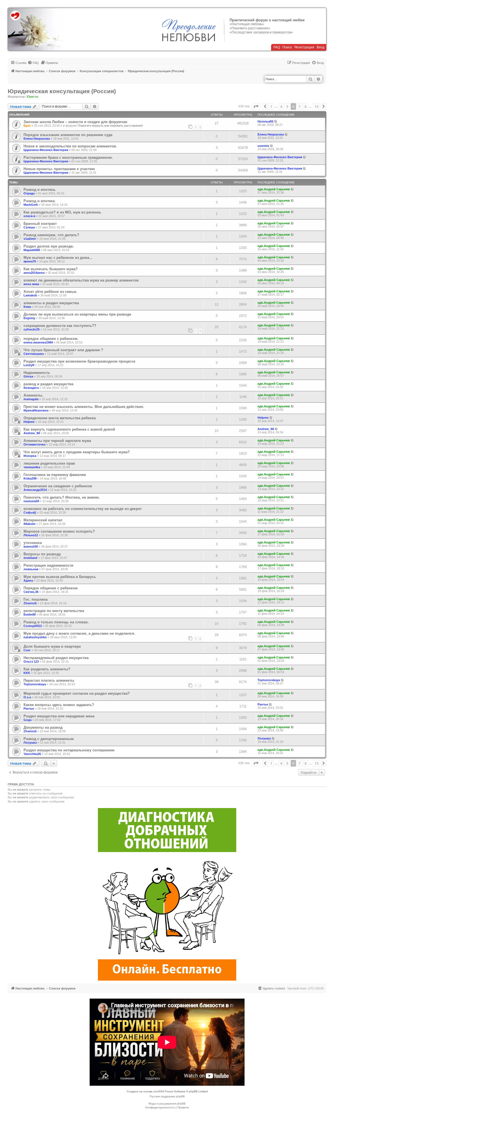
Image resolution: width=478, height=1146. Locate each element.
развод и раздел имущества (48, 384)
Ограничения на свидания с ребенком (58, 486)
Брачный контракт (40, 224)
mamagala (31, 399)
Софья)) (30, 512)
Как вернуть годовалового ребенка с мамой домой (69, 429)
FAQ (277, 47)
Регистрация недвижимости (48, 565)
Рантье (29, 708)
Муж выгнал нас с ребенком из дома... (58, 258)
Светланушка (34, 353)
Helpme (29, 421)
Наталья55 (265, 121)
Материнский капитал (43, 520)
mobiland (30, 557)
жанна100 (31, 546)
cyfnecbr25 (32, 329)
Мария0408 (32, 250)
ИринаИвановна (36, 410)
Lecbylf (29, 365)
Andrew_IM (32, 433)
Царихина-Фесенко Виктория (46, 150)
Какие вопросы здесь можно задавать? (59, 705)
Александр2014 (35, 489)
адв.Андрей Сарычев (274, 189)
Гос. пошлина (36, 599)
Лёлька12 (31, 535)
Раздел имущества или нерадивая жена (59, 716)
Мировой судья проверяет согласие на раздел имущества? (77, 693)
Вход (320, 47)
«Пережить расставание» (250, 28)
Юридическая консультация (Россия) (62, 91)
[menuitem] (33, 62)
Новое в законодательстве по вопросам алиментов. (70, 146)
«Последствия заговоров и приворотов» (261, 32)
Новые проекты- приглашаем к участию (59, 169)
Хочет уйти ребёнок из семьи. (50, 292)
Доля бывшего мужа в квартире (52, 646)
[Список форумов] (36, 29)
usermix (263, 145)
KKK (27, 672)
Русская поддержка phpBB (167, 1096)
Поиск (287, 47)
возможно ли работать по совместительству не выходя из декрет (83, 509)
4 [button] (281, 106)
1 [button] (271, 106)
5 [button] (287, 106)
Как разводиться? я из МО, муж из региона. (63, 212)
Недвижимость (37, 373)
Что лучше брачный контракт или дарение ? (63, 350)
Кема (27, 306)
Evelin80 (30, 614)
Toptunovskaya (35, 684)
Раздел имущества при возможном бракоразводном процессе (79, 361)
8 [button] (305, 106)
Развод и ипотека (39, 201)
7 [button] (299, 106)
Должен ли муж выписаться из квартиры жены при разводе (77, 314)
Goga (28, 720)
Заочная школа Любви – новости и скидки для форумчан (75, 122)
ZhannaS (30, 603)
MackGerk (31, 204)
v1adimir (30, 238)
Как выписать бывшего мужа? (51, 269)
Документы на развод (43, 727)
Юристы (32, 96)
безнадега (31, 387)
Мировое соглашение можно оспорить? (59, 531)
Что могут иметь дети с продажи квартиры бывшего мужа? (77, 452)
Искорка (30, 455)
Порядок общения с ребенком (51, 588)
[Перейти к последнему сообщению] (276, 121)
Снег (27, 650)
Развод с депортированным (49, 739)
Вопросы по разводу (42, 554)
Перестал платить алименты (49, 680)
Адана (28, 580)
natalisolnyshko (35, 637)
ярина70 (30, 261)
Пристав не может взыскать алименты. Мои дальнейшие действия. (84, 407)
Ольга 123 (31, 661)
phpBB (158, 1091)
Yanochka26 (32, 754)
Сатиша (29, 227)
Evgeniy (29, 318)
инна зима (31, 284)
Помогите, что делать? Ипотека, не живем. (62, 497)
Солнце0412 (33, 625)
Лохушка (30, 742)
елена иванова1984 (38, 342)
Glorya (28, 376)
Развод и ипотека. (40, 189)
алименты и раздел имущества (51, 303)
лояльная (31, 569)
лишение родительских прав (49, 463)
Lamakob (30, 295)
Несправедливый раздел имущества (56, 658)
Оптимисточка (34, 444)
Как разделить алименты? (47, 669)
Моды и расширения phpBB (167, 1103)
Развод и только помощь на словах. (56, 622)
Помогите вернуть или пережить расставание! (110, 125)
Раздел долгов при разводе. (49, 246)
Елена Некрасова (37, 138)
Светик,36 (31, 591)
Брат (27, 125)
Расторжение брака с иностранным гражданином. (68, 157)
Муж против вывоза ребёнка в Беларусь (60, 577)
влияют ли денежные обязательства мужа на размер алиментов (81, 280)
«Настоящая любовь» (247, 24)
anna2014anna (34, 272)
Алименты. (33, 395)
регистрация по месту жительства (54, 611)
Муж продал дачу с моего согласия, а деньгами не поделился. (79, 633)
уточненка (33, 543)
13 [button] (316, 106)
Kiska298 (30, 478)
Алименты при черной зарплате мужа (57, 441)
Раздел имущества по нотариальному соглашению (69, 750)
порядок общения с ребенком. (51, 339)
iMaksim (29, 523)
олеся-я (29, 216)
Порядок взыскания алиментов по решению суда (68, 135)
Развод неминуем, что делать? (51, 235)
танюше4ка (32, 467)
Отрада (29, 193)
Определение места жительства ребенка (60, 418)
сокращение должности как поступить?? (60, 326)
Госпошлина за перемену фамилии (55, 475)
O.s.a (27, 697)
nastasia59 (31, 501)
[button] (256, 106)
